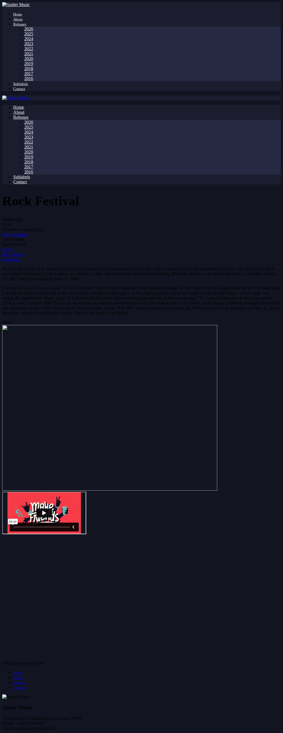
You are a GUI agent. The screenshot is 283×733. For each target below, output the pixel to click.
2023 (28, 43)
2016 (28, 78)
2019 (28, 63)
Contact (19, 89)
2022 (28, 48)
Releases (19, 24)
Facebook (10, 259)
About (18, 19)
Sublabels (20, 84)
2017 (28, 73)
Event (7, 249)
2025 (28, 33)
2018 (28, 68)
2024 (28, 38)
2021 (28, 53)
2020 (28, 58)
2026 (28, 29)
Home (17, 14)
